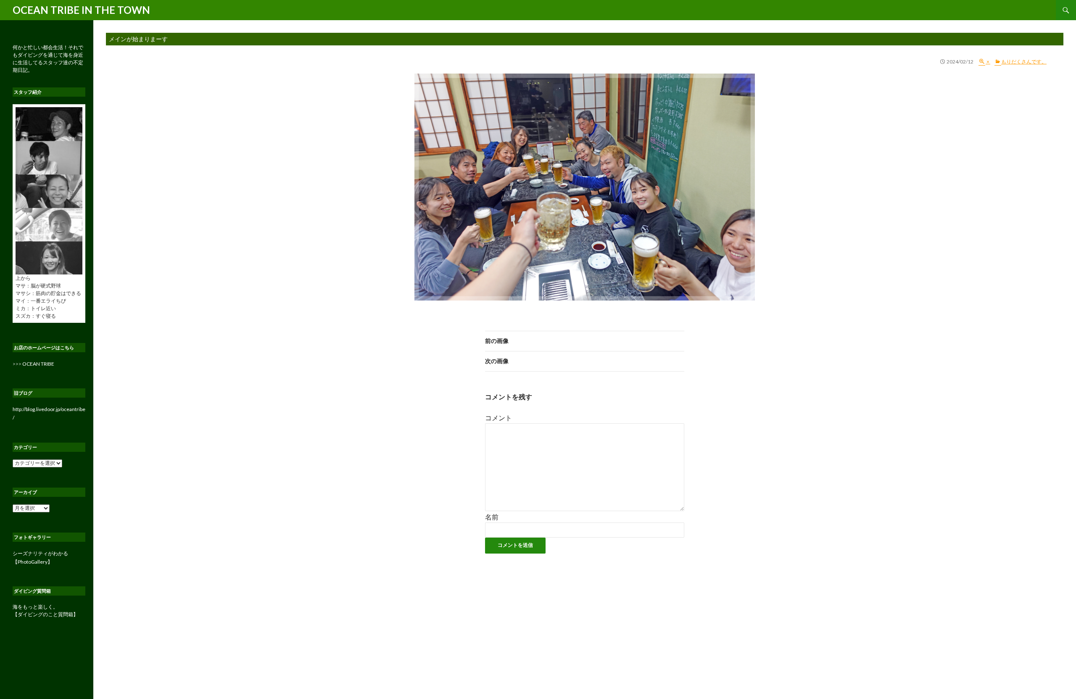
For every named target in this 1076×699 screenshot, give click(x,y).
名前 (491, 517)
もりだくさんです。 (1024, 61)
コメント (498, 418)
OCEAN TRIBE (38, 364)
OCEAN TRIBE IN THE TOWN (81, 10)
